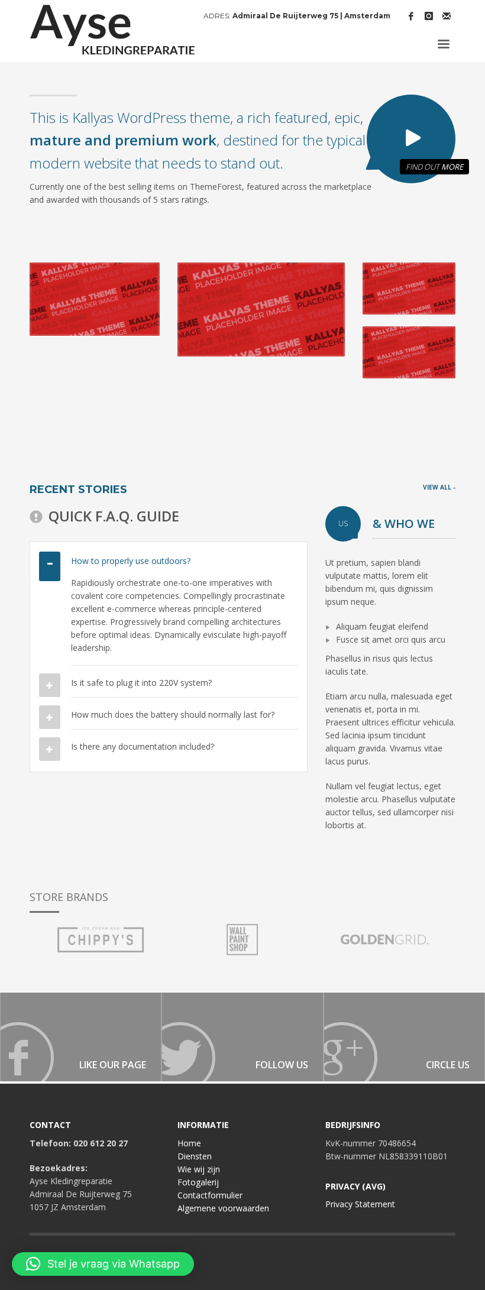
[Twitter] (242, 1037)
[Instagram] (429, 16)
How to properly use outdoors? (130, 560)
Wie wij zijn (198, 1169)
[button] (103, 1264)
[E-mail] (446, 16)
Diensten (194, 1156)
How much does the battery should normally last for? (172, 714)
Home (189, 1143)
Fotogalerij (198, 1182)
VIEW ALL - (439, 487)
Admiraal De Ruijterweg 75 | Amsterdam (311, 15)
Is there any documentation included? (142, 746)
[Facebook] (411, 16)
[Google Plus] (404, 1037)
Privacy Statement (360, 1204)
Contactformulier (209, 1195)
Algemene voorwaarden (223, 1208)
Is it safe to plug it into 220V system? (141, 682)
